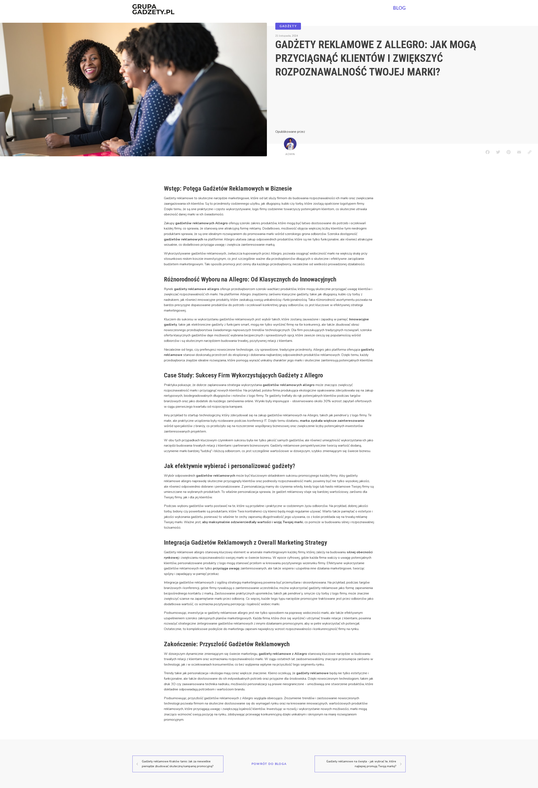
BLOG (399, 8)
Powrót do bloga (269, 764)
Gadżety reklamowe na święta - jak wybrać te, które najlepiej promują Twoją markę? (361, 763)
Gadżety (288, 26)
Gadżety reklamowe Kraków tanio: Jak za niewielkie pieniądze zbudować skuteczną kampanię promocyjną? (177, 763)
